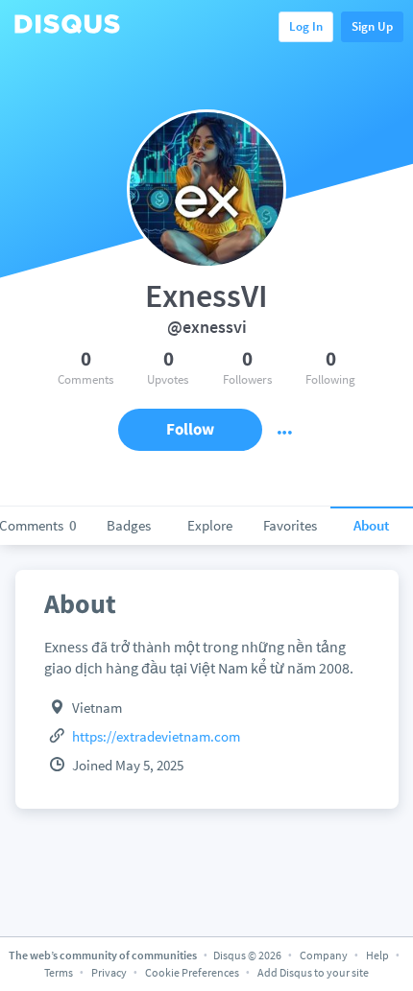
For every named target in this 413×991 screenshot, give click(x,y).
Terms (58, 972)
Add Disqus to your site (313, 972)
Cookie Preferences (193, 972)
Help (377, 955)
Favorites (290, 525)
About (371, 525)
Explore (209, 525)
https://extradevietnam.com (156, 736)
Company (324, 955)
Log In (306, 26)
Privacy (109, 972)
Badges (129, 525)
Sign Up (372, 26)
